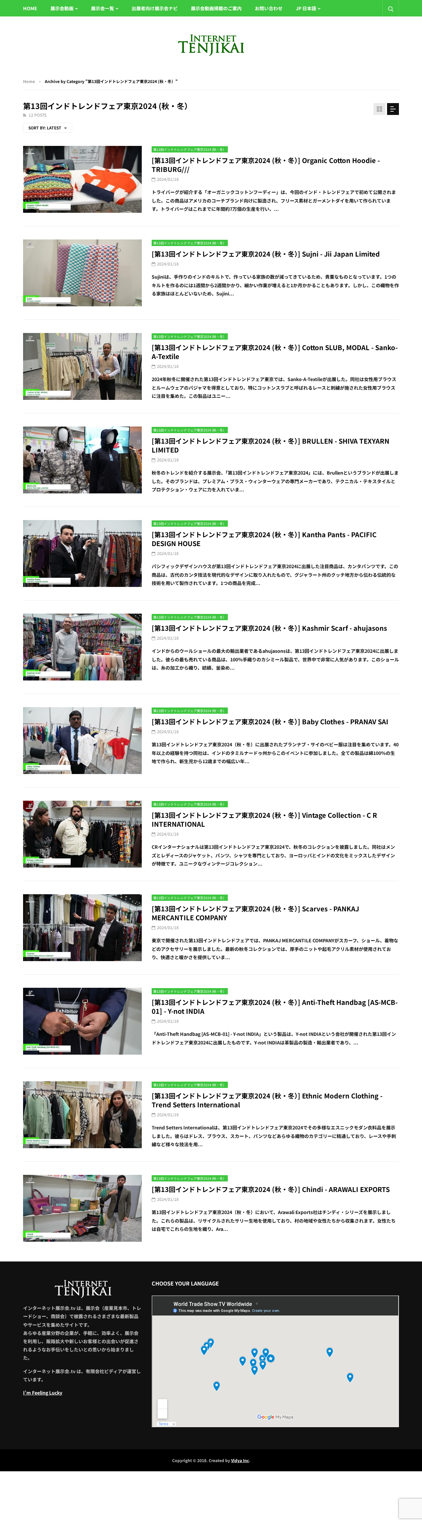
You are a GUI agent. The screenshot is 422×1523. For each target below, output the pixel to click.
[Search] (390, 8)
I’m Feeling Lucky (42, 1392)
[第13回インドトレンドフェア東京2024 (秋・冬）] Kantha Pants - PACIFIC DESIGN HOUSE (264, 539)
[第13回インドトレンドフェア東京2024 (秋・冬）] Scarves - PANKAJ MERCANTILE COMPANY (255, 913)
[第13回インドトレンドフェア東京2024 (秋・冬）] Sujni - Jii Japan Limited (266, 254)
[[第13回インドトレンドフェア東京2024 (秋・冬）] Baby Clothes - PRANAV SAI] (82, 740)
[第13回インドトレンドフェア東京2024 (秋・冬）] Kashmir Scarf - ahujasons (269, 628)
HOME (30, 8)
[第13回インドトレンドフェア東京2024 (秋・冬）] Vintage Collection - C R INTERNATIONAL (264, 819)
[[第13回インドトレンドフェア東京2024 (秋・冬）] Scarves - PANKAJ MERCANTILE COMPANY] (82, 927)
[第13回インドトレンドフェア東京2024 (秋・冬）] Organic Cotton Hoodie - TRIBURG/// (266, 164)
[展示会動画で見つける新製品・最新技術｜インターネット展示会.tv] (211, 45)
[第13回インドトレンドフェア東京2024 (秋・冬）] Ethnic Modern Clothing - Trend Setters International (267, 1100)
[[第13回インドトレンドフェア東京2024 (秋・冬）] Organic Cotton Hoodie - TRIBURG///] (82, 179)
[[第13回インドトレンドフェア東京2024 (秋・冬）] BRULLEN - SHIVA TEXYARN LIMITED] (82, 460)
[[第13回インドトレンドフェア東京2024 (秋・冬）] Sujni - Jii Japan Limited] (82, 272)
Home (29, 81)
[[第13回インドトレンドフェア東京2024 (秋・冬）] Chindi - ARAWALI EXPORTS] (82, 1208)
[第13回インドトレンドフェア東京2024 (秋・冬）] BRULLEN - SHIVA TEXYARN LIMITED (270, 445)
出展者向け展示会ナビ (155, 8)
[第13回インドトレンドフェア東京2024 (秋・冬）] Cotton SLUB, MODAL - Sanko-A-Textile (275, 352)
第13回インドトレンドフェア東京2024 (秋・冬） (189, 149)
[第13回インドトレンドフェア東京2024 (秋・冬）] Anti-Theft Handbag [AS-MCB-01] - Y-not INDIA (275, 1006)
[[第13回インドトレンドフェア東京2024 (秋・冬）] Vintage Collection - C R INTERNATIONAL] (82, 834)
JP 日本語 (306, 8)
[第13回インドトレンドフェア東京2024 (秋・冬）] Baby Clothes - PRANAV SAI (270, 721)
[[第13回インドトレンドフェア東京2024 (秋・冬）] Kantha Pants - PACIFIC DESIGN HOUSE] (82, 553)
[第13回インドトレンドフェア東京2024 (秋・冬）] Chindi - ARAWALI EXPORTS (271, 1189)
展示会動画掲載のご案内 (216, 8)
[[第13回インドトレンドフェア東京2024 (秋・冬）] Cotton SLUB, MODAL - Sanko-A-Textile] (82, 366)
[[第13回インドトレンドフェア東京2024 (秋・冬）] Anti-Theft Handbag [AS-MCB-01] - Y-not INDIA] (82, 1021)
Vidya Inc (240, 1460)
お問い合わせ (269, 8)
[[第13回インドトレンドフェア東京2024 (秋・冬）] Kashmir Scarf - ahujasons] (82, 647)
